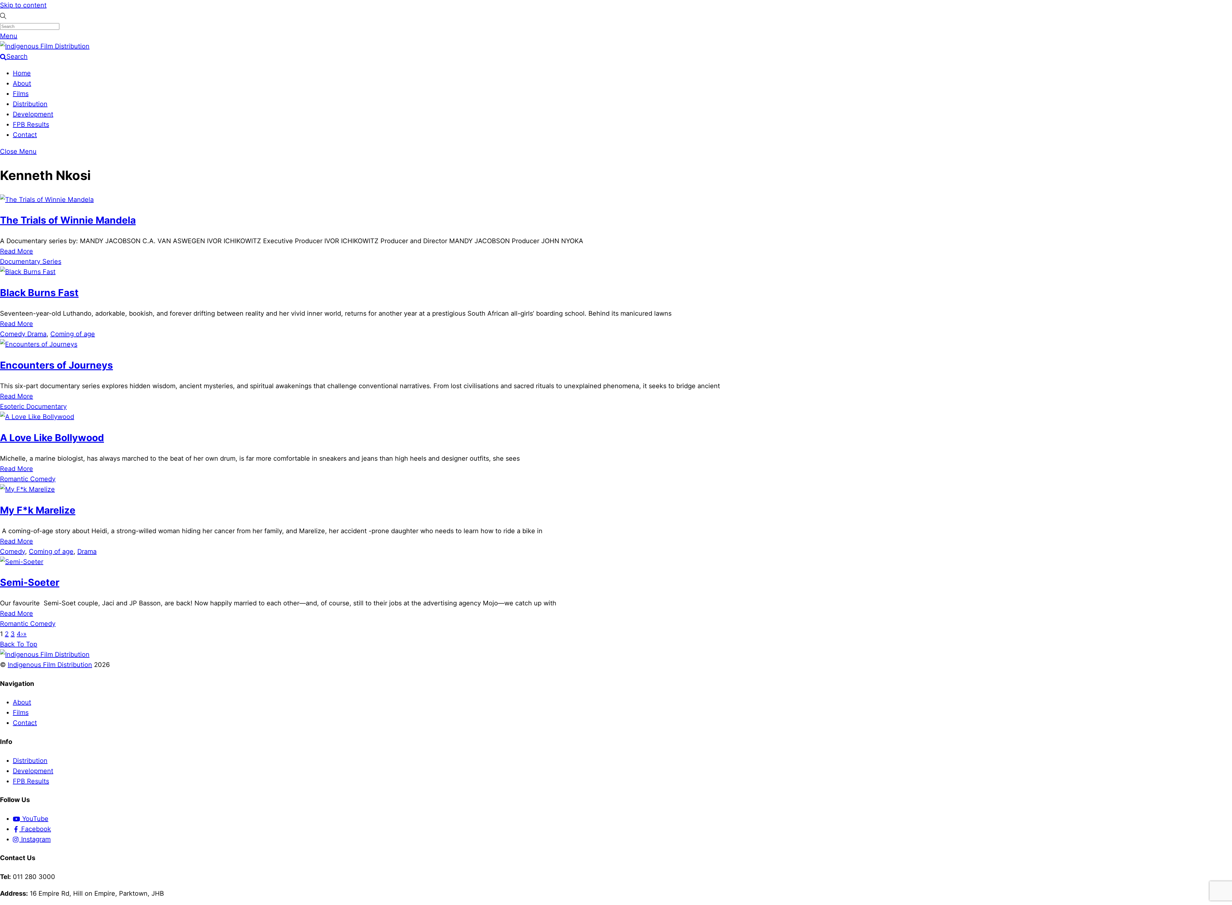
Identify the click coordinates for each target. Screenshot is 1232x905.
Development (33, 114)
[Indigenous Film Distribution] (45, 46)
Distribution (30, 104)
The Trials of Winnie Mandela (68, 220)
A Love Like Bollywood (52, 437)
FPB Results (31, 124)
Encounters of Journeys (56, 365)
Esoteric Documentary (33, 406)
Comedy (12, 551)
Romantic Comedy (28, 479)
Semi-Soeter (29, 582)
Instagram (35, 839)
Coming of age (72, 334)
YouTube (34, 819)
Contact (25, 135)
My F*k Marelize (37, 510)
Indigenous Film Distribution (50, 665)
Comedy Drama (23, 334)
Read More (16, 251)
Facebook (35, 829)
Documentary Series (30, 261)
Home (22, 73)
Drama (87, 551)
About (22, 83)
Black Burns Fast (39, 292)
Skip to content (23, 5)
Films (21, 94)
